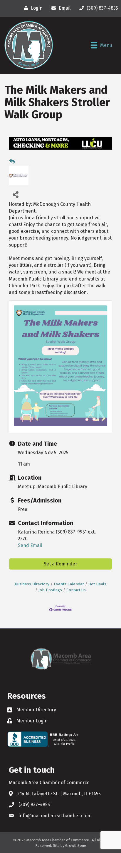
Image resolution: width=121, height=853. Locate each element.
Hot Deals (97, 584)
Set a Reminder (60, 564)
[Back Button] (12, 162)
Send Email (30, 545)
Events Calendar (69, 584)
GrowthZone (75, 845)
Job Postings (50, 589)
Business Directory (32, 584)
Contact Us (76, 589)
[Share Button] (15, 194)
